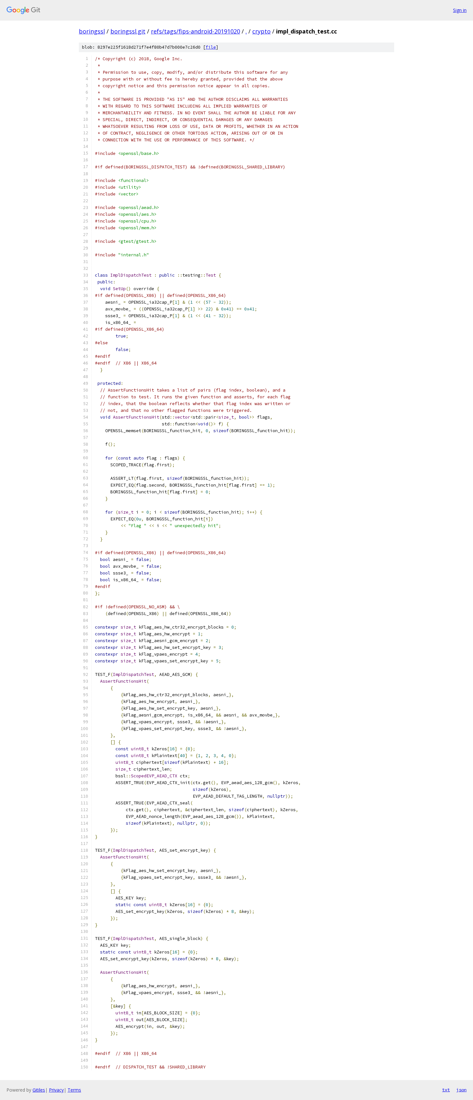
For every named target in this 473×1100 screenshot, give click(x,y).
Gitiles (38, 1090)
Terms (74, 1090)
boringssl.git (127, 31)
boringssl (92, 31)
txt (446, 1090)
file (211, 47)
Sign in (460, 10)
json (461, 1090)
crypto (261, 31)
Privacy (56, 1090)
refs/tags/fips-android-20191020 (195, 31)
